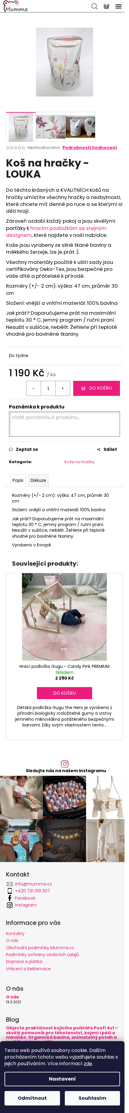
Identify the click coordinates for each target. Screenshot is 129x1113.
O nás (12, 940)
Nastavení (62, 1078)
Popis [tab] (18, 480)
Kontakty (15, 934)
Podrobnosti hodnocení (89, 148)
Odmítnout (32, 1098)
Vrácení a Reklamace (28, 969)
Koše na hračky (79, 462)
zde (88, 1063)
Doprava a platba (24, 962)
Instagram (26, 905)
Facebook (25, 898)
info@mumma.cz (33, 884)
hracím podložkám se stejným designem (56, 232)
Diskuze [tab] (38, 480)
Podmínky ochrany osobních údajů (42, 955)
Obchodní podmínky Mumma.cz (40, 948)
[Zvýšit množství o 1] (63, 388)
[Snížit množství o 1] (34, 388)
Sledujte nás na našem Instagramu (66, 771)
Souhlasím (92, 1098)
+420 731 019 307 (32, 891)
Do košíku (100, 388)
